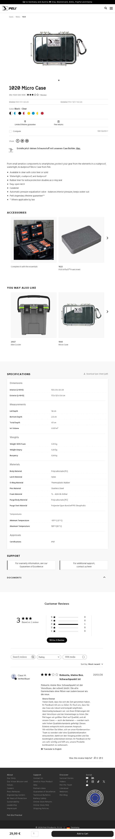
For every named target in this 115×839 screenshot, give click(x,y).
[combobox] (49, 657)
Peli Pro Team (66, 785)
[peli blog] (87, 786)
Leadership (12, 805)
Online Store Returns (42, 801)
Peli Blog (64, 795)
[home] (9, 8)
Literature (64, 788)
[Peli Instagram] (93, 782)
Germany (75, 827)
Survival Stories (66, 778)
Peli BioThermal (14, 815)
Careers (10, 788)
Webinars (64, 791)
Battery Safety (39, 798)
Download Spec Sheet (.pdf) (97, 374)
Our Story (11, 778)
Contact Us (38, 778)
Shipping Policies (41, 808)
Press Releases (13, 791)
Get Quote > (102, 131)
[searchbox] (20, 657)
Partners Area (39, 788)
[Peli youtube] (87, 778)
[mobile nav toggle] (111, 7)
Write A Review (56, 640)
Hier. (78, 148)
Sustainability (13, 801)
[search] (105, 8)
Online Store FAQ (41, 805)
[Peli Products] (87, 782)
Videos (63, 781)
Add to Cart (82, 834)
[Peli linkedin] (93, 778)
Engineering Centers (16, 795)
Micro (18, 17)
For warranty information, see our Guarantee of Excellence (31, 565)
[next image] (93, 50)
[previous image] (24, 50)
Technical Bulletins (41, 795)
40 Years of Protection (17, 798)
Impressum (12, 808)
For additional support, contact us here (84, 565)
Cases (11, 17)
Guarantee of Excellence (44, 791)
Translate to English (52, 749)
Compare (17, 131)
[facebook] (18, 141)
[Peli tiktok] (98, 782)
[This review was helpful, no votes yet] (95, 758)
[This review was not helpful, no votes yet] (100, 758)
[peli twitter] (104, 782)
